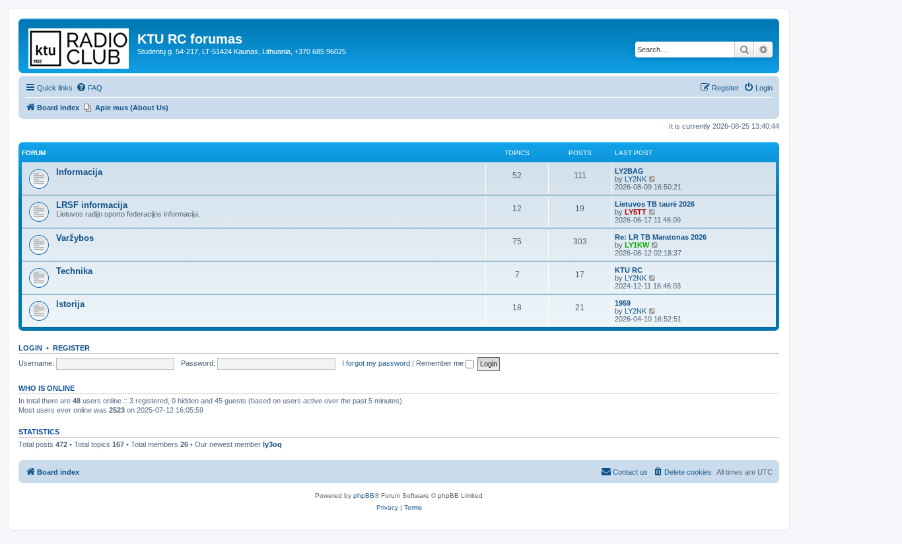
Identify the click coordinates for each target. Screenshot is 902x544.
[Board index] (79, 46)
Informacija (79, 172)
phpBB (363, 495)
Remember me (441, 363)
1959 (623, 303)
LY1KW (637, 245)
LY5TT (635, 212)
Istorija (70, 304)
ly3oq (272, 444)
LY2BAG (629, 171)
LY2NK (635, 179)
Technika (74, 271)
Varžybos (75, 238)
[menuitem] (89, 88)
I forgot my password (376, 363)
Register (71, 348)
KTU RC (628, 270)
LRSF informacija (91, 205)
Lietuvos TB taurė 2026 (655, 204)
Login (30, 348)
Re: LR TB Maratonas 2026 (661, 237)
